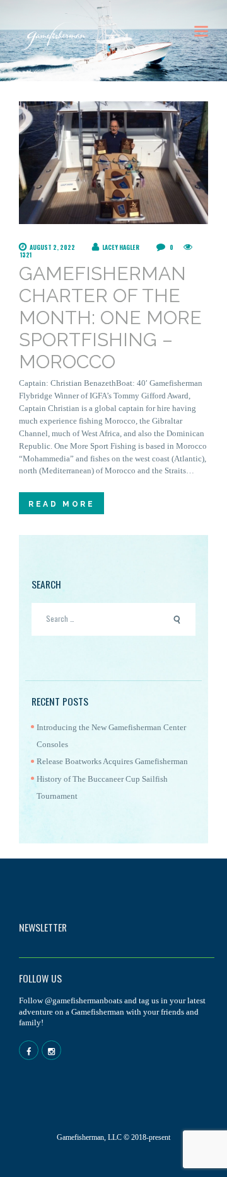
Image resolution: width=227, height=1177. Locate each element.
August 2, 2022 (52, 247)
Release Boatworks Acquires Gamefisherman (112, 761)
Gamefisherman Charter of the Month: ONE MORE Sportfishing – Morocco (110, 317)
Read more (61, 504)
